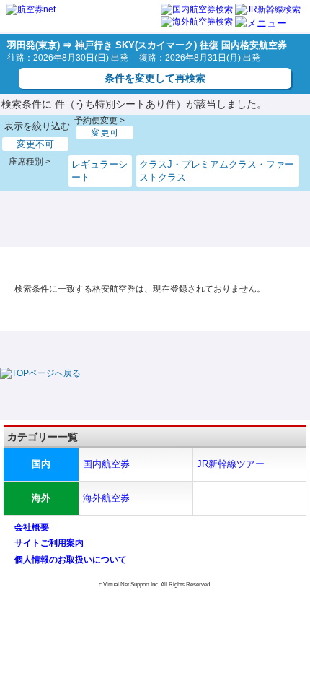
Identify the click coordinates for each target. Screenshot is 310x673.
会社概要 (31, 527)
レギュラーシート (99, 171)
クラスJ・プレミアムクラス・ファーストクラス (216, 171)
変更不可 (35, 144)
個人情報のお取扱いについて (70, 559)
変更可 (105, 132)
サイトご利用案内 (49, 543)
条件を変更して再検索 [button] (155, 78)
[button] (261, 23)
